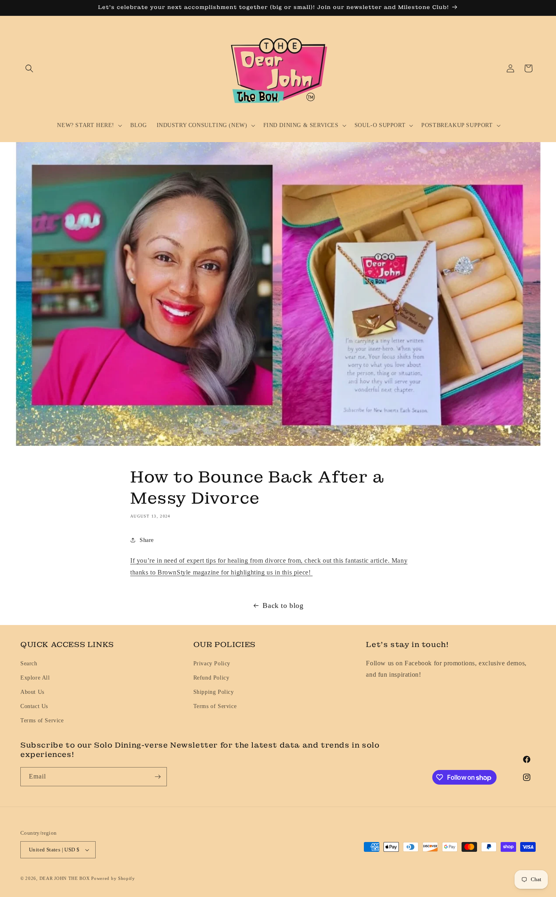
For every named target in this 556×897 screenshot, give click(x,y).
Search (28, 663)
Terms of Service (42, 720)
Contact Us (34, 706)
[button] (29, 68)
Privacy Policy (211, 663)
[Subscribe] (157, 776)
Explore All (35, 678)
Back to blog (283, 605)
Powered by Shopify (113, 878)
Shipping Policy (213, 692)
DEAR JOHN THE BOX (64, 878)
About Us (32, 692)
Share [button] (147, 540)
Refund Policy (211, 678)
